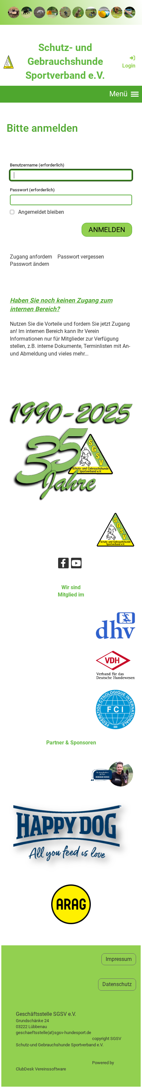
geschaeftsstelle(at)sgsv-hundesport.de (61, 1032)
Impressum (119, 959)
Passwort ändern (29, 264)
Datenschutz (117, 984)
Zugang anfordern (31, 257)
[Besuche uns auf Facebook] (63, 564)
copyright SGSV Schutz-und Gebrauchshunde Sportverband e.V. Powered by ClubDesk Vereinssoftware (71, 1050)
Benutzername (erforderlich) (37, 165)
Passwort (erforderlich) (32, 189)
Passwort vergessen (80, 257)
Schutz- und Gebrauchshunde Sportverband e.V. (65, 61)
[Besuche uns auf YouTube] (76, 564)
